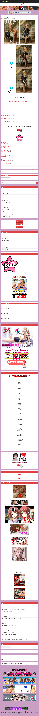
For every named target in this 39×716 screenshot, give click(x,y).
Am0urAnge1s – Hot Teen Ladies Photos (8, 614)
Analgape (19, 408)
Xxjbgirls (19, 389)
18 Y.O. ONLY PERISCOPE (5, 308)
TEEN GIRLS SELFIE (5, 158)
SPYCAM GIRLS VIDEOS (5, 314)
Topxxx (19, 405)
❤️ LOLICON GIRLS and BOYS (6, 214)
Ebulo (19, 393)
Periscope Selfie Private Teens (32, 171)
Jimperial (19, 384)
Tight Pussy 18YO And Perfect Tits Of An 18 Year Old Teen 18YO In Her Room (13, 620)
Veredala (19, 423)
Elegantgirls (19, 382)
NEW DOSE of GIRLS (5, 202)
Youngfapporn (19, 419)
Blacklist (19, 415)
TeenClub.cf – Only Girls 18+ (19, 3)
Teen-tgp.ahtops (19, 440)
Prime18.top (19, 404)
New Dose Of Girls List (5, 242)
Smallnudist (19, 418)
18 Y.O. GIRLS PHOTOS (5, 191)
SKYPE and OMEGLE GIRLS (5, 313)
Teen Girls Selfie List (5, 249)
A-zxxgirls (19, 387)
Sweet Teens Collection (5, 611)
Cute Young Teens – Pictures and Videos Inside (9, 607)
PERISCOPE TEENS (5, 154)
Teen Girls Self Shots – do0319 (6, 625)
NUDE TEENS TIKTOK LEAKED (6, 319)
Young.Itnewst (19, 424)
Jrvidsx (19, 409)
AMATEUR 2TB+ (4, 147)
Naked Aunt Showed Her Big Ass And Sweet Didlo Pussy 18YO (11, 609)
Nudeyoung (19, 444)
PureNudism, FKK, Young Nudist (6, 657)
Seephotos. (19, 397)
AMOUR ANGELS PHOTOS (6, 166)
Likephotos (19, 399)
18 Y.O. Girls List (4, 235)
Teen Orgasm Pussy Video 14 (6, 630)
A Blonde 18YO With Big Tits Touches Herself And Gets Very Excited (12, 639)
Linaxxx (19, 388)
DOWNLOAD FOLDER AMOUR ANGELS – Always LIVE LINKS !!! (19, 101)
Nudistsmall (19, 394)
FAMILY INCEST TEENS (5, 318)
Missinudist (19, 392)
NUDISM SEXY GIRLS (4, 317)
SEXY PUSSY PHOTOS (5, 155)
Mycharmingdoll (19, 428)
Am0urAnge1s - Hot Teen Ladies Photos (8, 112)
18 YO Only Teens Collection (6, 171)
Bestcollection (19, 435)
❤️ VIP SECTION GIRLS (5, 163)
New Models (19, 434)
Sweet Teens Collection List (6, 247)
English (4, 178)
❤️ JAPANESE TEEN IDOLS (6, 160)
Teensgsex (19, 410)
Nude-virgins (19, 441)
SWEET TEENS (4, 156)
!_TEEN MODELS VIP (5, 143)
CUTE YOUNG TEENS (5, 150)
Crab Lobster (19, 414)
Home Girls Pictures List (5, 240)
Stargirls (19, 383)
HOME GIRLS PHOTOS (5, 151)
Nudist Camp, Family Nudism (5, 659)
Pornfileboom (19, 420)
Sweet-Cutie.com (19, 436)
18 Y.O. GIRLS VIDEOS (5, 146)
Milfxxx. (19, 398)
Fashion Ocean (19, 429)
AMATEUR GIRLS (4, 312)
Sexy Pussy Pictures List (5, 245)
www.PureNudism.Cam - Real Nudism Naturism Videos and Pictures (11, 663)
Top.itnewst (19, 403)
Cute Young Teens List (5, 238)
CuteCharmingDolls (19, 433)
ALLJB (19, 379)
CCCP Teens (19, 413)
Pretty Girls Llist (19, 430)
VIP (2, 159)
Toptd (19, 425)
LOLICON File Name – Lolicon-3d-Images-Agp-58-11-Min (10, 637)
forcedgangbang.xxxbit (19, 439)
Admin (3, 18)
